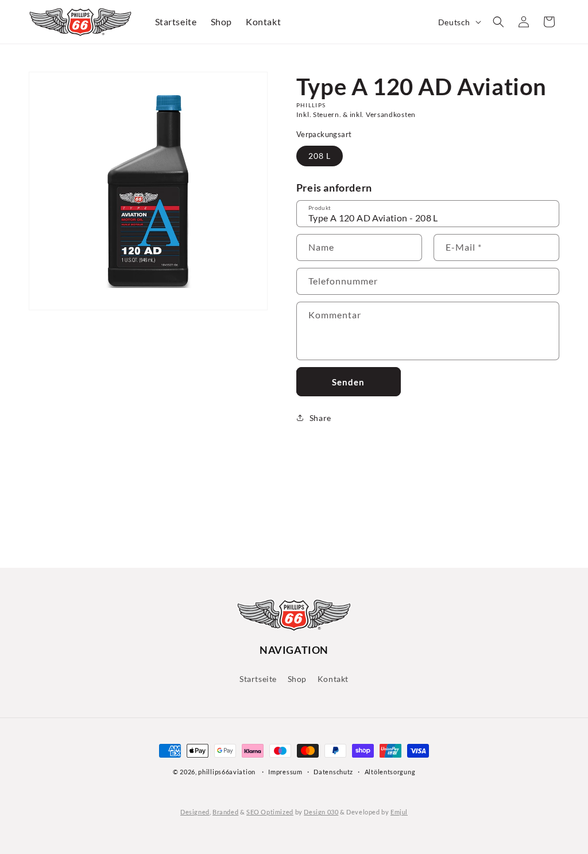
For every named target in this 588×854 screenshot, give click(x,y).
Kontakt (333, 679)
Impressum (285, 771)
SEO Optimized (269, 812)
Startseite (258, 679)
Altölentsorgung (390, 771)
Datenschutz (333, 771)
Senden (348, 382)
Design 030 (321, 812)
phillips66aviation (227, 771)
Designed (195, 812)
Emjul (399, 812)
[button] (498, 21)
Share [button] (320, 418)
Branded (225, 812)
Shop (297, 679)
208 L (319, 156)
